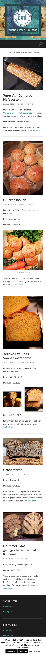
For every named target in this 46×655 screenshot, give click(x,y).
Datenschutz (8, 635)
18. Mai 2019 (8, 363)
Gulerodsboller (14, 200)
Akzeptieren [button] (11, 651)
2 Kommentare (25, 474)
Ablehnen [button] (23, 651)
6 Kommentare (25, 559)
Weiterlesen (34, 130)
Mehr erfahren (34, 651)
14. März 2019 (9, 559)
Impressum (8, 630)
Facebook (7, 606)
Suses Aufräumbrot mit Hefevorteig (20, 97)
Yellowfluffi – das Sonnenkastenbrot (17, 356)
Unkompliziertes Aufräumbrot (17, 113)
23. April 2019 (9, 474)
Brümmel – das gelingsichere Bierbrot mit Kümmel (22, 550)
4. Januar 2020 (9, 204)
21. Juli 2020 (8, 104)
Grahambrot (12, 470)
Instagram (7, 611)
